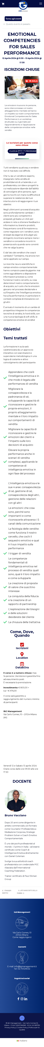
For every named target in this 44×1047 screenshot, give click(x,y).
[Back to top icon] (22, 1018)
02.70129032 (24, 969)
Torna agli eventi (13, 18)
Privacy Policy (10, 1027)
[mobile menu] (41, 4)
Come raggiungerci (22, 937)
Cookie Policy (22, 1027)
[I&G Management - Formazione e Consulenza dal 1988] (23, 4)
